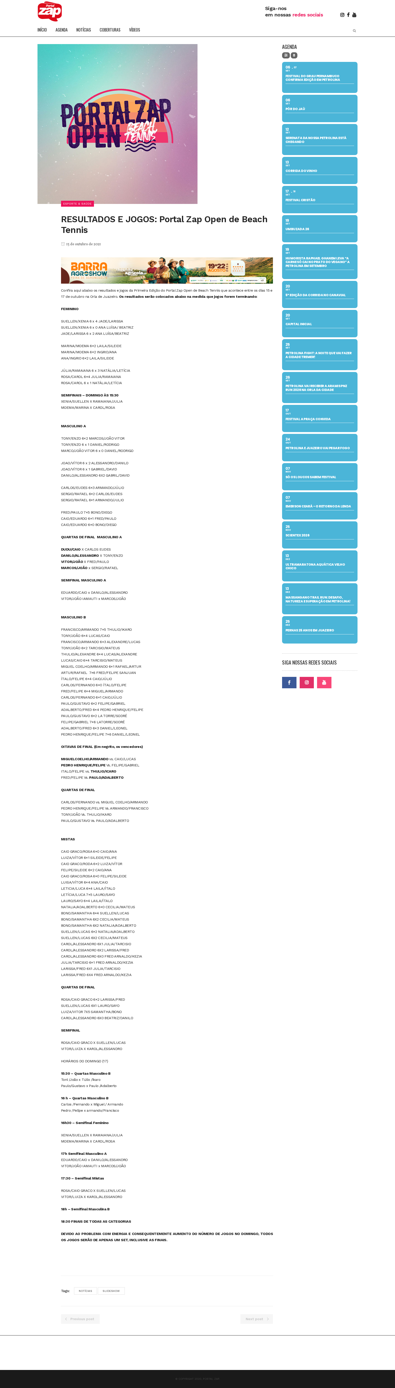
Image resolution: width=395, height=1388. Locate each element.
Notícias (85, 1291)
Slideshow (111, 1291)
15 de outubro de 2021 (83, 244)
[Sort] (294, 55)
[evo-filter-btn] (286, 55)
